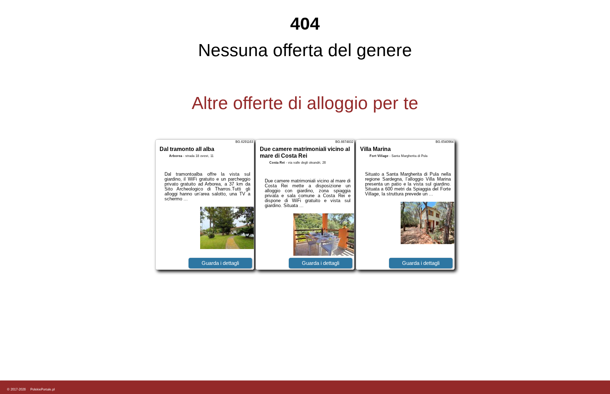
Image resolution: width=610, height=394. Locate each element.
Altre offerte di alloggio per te (305, 103)
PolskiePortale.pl (42, 389)
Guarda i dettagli (220, 263)
